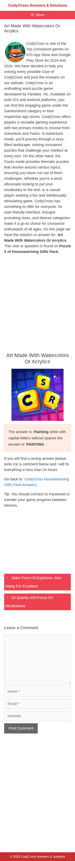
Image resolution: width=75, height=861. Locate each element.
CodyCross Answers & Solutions (37, 5)
